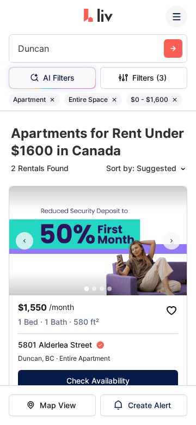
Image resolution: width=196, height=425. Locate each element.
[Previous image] (24, 241)
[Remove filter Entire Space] (114, 99)
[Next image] (171, 241)
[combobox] (19, 48)
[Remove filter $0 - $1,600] (174, 99)
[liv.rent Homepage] (98, 16)
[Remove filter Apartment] (52, 99)
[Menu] (176, 16)
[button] (86, 289)
